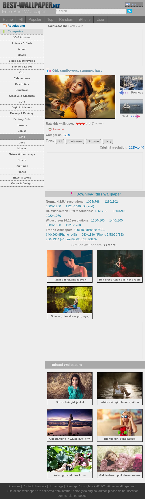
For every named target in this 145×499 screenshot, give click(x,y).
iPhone (85, 19)
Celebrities (22, 84)
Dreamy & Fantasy (22, 113)
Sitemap (71, 486)
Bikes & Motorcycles (22, 60)
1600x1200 (53, 206)
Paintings (22, 165)
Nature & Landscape (22, 154)
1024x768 (93, 201)
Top (50, 19)
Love (22, 142)
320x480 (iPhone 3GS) (89, 229)
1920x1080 (53, 215)
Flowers (22, 124)
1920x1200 (73, 225)
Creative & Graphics (22, 95)
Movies (22, 148)
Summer (93, 141)
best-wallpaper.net (123, 486)
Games (22, 130)
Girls (22, 136)
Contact (28, 486)
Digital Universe (22, 107)
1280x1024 (112, 201)
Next (125, 116)
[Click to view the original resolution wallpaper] (80, 97)
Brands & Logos (22, 66)
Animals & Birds (22, 43)
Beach (22, 54)
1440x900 (116, 220)
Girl (59, 141)
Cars (22, 72)
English (133, 4)
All (21, 19)
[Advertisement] (95, 57)
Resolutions (16, 25)
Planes (22, 171)
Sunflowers (75, 141)
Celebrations (22, 78)
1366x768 (101, 211)
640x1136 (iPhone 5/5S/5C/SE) (103, 234)
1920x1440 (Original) (80, 206)
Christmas (22, 89)
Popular (35, 19)
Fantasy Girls (22, 119)
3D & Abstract (22, 37)
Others (22, 160)
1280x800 (98, 220)
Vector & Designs (22, 183)
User (100, 19)
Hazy (107, 141)
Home (8, 19)
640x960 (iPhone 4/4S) (61, 234)
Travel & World (22, 177)
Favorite (58, 129)
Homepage (56, 486)
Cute (22, 101)
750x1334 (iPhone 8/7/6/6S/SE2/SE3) (71, 239)
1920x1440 (136, 147)
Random (66, 19)
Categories (15, 31)
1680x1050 (53, 225)
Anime (22, 49)
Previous (137, 92)
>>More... (111, 245)
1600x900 (119, 211)
